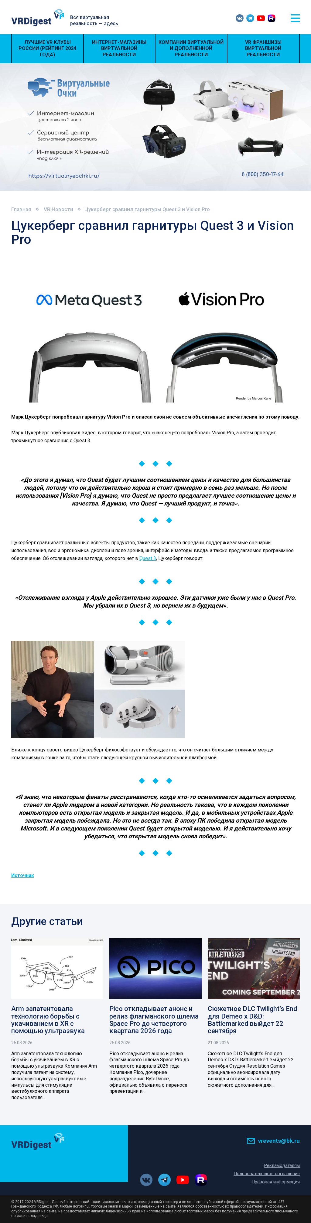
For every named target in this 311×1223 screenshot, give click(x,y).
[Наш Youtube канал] (261, 18)
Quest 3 (147, 558)
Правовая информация (275, 1182)
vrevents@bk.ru (279, 1140)
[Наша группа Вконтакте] (240, 18)
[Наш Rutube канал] (271, 18)
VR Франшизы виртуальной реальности (263, 48)
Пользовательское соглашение (267, 1173)
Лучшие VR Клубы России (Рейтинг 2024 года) (47, 48)
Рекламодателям (282, 1165)
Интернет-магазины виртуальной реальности (119, 48)
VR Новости (58, 209)
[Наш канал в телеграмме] (250, 18)
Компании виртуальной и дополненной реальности (191, 48)
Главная (21, 209)
